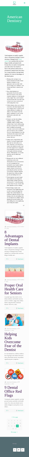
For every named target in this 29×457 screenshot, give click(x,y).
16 (13, 428)
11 (8, 426)
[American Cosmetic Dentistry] (14, 3)
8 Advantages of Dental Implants (13, 238)
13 (14, 426)
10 (20, 423)
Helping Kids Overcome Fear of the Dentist (12, 342)
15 (20, 426)
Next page (13, 432)
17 (16, 428)
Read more (20, 259)
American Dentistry (11, 226)
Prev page (15, 417)
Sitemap (15, 443)
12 (11, 426)
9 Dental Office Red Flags (13, 391)
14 (17, 426)
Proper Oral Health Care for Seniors (13, 289)
